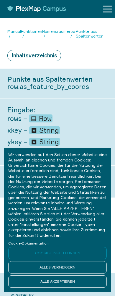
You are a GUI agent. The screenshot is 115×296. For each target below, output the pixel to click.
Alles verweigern (57, 267)
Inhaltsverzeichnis (34, 55)
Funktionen (31, 31)
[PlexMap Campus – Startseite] (34, 9)
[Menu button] (107, 9)
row (72, 31)
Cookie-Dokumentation (28, 243)
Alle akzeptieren (57, 281)
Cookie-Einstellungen (57, 253)
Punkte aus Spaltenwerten (90, 34)
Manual (14, 31)
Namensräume (55, 31)
